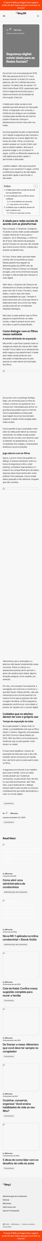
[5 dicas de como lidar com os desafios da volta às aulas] (21, 1137)
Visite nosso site (9, 1207)
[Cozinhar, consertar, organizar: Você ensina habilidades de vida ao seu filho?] (21, 1077)
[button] (4, 16)
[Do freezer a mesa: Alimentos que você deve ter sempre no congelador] (21, 1021)
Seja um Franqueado (11, 1210)
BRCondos (7, 1203)
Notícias (6, 1200)
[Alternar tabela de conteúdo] (34, 186)
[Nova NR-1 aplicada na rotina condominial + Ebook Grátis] (21, 913)
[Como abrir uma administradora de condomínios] (21, 857)
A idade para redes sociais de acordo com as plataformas (20, 191)
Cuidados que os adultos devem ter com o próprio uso (20, 208)
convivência (8, 803)
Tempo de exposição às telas (20, 213)
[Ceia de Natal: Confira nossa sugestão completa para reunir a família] (21, 965)
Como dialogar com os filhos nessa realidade (20, 197)
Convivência (9, 822)
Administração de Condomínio (15, 892)
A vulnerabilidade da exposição (20, 202)
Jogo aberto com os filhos (19, 204)
